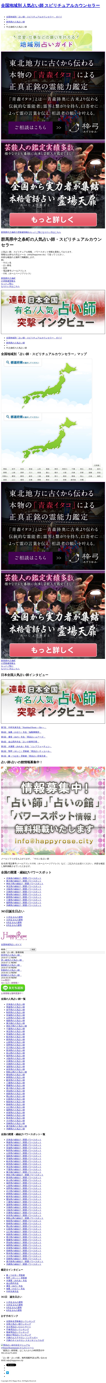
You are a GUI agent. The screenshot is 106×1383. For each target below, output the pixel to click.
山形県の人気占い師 (15, 1018)
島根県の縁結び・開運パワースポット (23, 1224)
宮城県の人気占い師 (15, 1015)
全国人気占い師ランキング (18, 1324)
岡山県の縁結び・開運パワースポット (23, 1226)
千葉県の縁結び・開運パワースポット (23, 1169)
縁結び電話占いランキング (18, 1335)
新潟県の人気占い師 (15, 1050)
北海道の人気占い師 (15, 1004)
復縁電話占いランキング (17, 1332)
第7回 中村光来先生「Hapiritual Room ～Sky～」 (23, 727)
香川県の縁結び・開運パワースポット (23, 1237)
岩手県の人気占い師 (15, 1010)
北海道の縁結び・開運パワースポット (23, 878)
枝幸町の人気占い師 (11, 975)
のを (10, 282)
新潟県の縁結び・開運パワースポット (23, 1177)
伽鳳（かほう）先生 (15, 1289)
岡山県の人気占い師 (15, 1096)
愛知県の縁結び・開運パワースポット (23, 894)
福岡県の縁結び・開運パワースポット (23, 903)
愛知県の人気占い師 (15, 1075)
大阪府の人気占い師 (15, 1058)
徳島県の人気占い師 (15, 1094)
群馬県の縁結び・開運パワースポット (23, 1164)
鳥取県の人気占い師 (15, 1102)
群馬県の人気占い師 (15, 22)
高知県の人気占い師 (15, 1091)
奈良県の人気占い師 (15, 1069)
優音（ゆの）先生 (14, 1286)
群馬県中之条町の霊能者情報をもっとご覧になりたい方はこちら (31, 232)
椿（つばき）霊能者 (15, 1275)
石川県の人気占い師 (15, 1048)
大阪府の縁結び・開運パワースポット (23, 889)
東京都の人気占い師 (15, 1023)
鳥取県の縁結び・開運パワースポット (23, 1221)
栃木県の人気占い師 (15, 1037)
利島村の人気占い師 (11, 970)
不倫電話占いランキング (17, 1329)
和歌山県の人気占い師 (16, 1072)
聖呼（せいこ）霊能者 (16, 1278)
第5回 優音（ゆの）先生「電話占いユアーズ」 (23, 737)
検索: (3, 949)
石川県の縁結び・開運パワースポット (23, 1191)
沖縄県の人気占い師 (15, 1129)
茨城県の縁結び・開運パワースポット (23, 1159)
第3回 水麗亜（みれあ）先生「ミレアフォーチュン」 (26, 746)
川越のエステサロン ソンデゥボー (22, 1337)
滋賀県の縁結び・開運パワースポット (23, 1205)
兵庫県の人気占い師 (15, 1061)
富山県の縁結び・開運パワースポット (23, 1180)
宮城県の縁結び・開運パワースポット (23, 1148)
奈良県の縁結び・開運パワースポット (23, 1215)
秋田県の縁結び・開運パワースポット (23, 1150)
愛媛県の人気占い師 (15, 1085)
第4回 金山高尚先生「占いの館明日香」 (20, 742)
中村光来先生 (12, 1291)
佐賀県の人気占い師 (15, 1113)
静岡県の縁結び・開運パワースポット (23, 897)
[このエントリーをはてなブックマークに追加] (7, 1373)
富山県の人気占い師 (15, 1053)
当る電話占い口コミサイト (18, 1327)
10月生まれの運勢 (14, 920)
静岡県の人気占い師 (15, 1077)
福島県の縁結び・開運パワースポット (23, 1156)
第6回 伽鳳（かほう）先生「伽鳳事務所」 (21, 732)
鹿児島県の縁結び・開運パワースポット (24, 1261)
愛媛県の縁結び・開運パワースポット (23, 1240)
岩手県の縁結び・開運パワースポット (23, 1145)
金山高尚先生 (12, 1283)
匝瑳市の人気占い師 (11, 955)
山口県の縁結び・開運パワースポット (23, 1232)
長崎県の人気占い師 (15, 1115)
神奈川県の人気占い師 (16, 1026)
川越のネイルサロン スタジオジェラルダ (25, 1340)
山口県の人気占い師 (15, 1107)
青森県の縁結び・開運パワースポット (23, 1142)
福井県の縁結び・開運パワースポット (23, 1183)
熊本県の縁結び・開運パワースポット (23, 1253)
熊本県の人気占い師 (15, 1118)
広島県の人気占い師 (15, 1099)
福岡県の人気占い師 (15, 1110)
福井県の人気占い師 (15, 1056)
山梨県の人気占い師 (15, 1042)
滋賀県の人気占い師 (15, 1066)
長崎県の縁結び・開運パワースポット (23, 1251)
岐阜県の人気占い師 (15, 1080)
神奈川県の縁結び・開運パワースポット (24, 884)
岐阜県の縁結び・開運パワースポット (23, 1196)
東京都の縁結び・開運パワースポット (23, 881)
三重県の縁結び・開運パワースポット (23, 900)
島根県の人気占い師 (15, 1104)
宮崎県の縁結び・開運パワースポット (23, 1259)
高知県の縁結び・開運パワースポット (23, 1242)
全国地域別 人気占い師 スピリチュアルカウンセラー (50, 5)
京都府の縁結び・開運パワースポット (23, 892)
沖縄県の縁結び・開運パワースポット (23, 905)
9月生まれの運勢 (14, 922)
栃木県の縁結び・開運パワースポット (23, 1161)
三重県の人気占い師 (15, 1083)
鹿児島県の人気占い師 (16, 1126)
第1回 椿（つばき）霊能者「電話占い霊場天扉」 (24, 756)
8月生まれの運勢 (14, 925)
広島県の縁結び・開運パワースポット (23, 1229)
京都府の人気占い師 (15, 1064)
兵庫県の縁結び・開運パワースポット (23, 1213)
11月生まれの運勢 (14, 917)
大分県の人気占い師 (15, 1121)
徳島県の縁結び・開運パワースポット (23, 1234)
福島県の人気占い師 (15, 1020)
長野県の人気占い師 (15, 1045)
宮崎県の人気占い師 (15, 1123)
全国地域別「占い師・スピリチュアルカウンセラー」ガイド (34, 17)
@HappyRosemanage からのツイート (17, 1348)
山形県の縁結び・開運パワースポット (23, 1153)
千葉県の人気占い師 (15, 1029)
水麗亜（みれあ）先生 (16, 1280)
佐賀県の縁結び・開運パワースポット (23, 1248)
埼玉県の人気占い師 (15, 1031)
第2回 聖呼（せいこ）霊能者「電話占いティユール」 (26, 751)
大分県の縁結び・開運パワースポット (23, 1256)
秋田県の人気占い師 (15, 1012)
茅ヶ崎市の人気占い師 (12, 960)
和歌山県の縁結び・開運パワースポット (24, 1218)
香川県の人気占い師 (15, 1088)
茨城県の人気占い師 (15, 1034)
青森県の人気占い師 (15, 1007)
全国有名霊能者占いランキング (20, 1321)
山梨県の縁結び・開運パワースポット (23, 1186)
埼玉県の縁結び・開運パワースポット (23, 886)
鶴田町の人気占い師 (11, 965)
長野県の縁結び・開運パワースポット (23, 1188)
